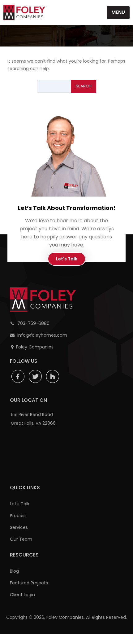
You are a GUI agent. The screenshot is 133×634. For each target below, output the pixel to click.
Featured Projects (29, 583)
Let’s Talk (19, 504)
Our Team (21, 539)
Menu (118, 12)
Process (18, 515)
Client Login (22, 595)
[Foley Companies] (24, 12)
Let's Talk (66, 259)
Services (19, 527)
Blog (14, 571)
